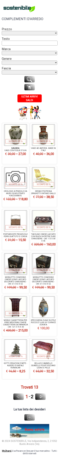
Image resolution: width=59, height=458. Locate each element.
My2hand (6, 451)
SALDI (29, 100)
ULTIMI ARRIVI (29, 96)
